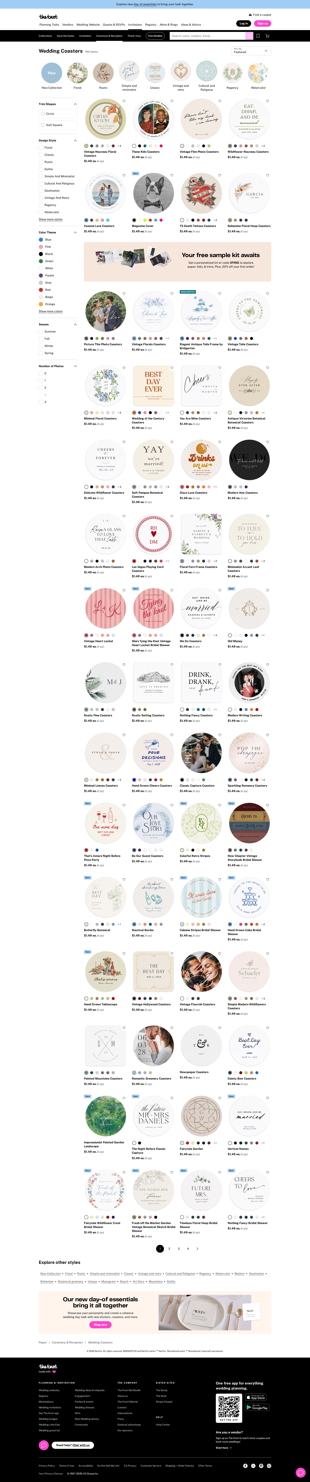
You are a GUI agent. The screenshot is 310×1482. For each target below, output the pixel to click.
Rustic (81, 1273)
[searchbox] (211, 36)
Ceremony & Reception (67, 1342)
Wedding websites (49, 1390)
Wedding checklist (49, 1424)
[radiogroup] (100, 146)
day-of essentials (145, 4)
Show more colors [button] (51, 311)
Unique (92, 1281)
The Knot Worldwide (129, 1390)
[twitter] (253, 1466)
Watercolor (222, 1273)
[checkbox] (58, 113)
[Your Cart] (267, 36)
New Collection (50, 1273)
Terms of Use (66, 1465)
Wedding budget (48, 1418)
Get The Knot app (49, 1413)
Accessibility (85, 1465)
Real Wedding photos (87, 1418)
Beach (124, 1281)
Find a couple (262, 14)
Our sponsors (125, 1430)
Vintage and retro (149, 1273)
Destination (256, 1273)
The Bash (161, 1396)
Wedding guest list (49, 1430)
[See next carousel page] (266, 76)
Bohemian (47, 1281)
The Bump (161, 1390)
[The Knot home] (48, 1368)
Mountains (156, 1281)
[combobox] (251, 51)
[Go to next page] (197, 1249)
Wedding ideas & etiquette (90, 1390)
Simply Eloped (164, 1401)
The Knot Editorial (128, 1401)
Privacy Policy (47, 1465)
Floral (69, 1273)
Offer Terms (205, 1465)
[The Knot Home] (48, 17)
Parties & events (84, 1401)
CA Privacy (130, 1465)
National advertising (129, 1424)
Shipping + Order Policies (179, 1465)
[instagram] (269, 1466)
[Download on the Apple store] (257, 1397)
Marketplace (46, 1401)
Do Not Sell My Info (108, 1465)
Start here (222, 1447)
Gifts (77, 1413)
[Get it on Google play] (257, 1407)
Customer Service (151, 1465)
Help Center (163, 1424)
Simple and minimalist (105, 1273)
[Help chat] (301, 1473)
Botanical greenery (70, 1281)
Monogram (108, 1281)
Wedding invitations (50, 1407)
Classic (129, 1273)
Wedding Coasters (100, 1342)
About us (123, 1396)
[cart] (267, 36)
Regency (205, 1273)
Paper (43, 1342)
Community (81, 1424)
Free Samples (155, 36)
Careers (122, 1407)
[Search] (249, 36)
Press (121, 1418)
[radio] (86, 146)
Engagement (82, 1396)
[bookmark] (258, 36)
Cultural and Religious (180, 1273)
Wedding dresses (84, 1407)
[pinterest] (261, 1466)
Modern (239, 1273)
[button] (135, 173)
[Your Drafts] (258, 36)
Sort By (237, 49)
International (125, 1413)
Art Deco (138, 1281)
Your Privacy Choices (51, 1473)
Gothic (171, 1281)
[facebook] (245, 1466)
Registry (43, 1396)
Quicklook (106, 132)
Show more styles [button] (50, 219)
